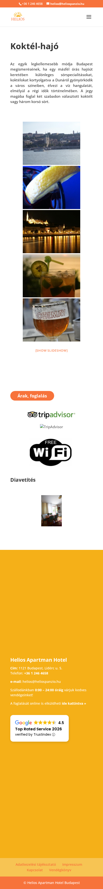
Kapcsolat (35, 870)
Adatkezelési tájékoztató (36, 864)
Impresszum (72, 864)
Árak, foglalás (32, 396)
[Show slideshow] (51, 350)
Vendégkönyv (60, 870)
